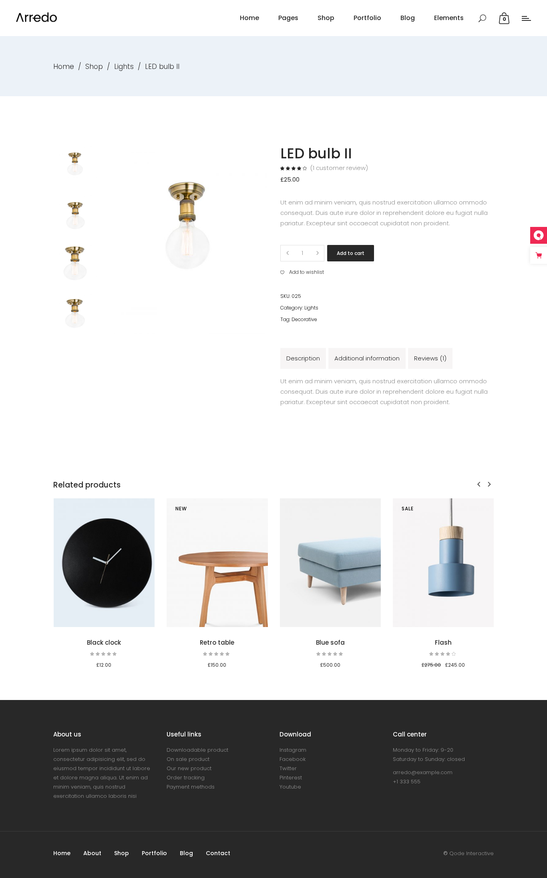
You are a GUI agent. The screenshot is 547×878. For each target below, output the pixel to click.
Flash (443, 642)
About (92, 853)
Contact (218, 853)
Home (63, 66)
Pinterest (291, 777)
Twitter (288, 768)
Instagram (293, 750)
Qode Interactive (471, 853)
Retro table (217, 642)
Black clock (104, 642)
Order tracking (186, 777)
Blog (186, 853)
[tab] (303, 358)
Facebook (293, 759)
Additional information (367, 358)
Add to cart (350, 253)
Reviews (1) (430, 358)
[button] (302, 272)
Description (303, 358)
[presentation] (479, 484)
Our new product (189, 768)
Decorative (304, 319)
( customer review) (339, 168)
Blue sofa (330, 642)
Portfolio (154, 853)
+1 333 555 (406, 781)
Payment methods (191, 787)
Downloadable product (197, 750)
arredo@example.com (422, 772)
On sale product (188, 759)
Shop (94, 66)
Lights (124, 66)
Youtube (290, 787)
